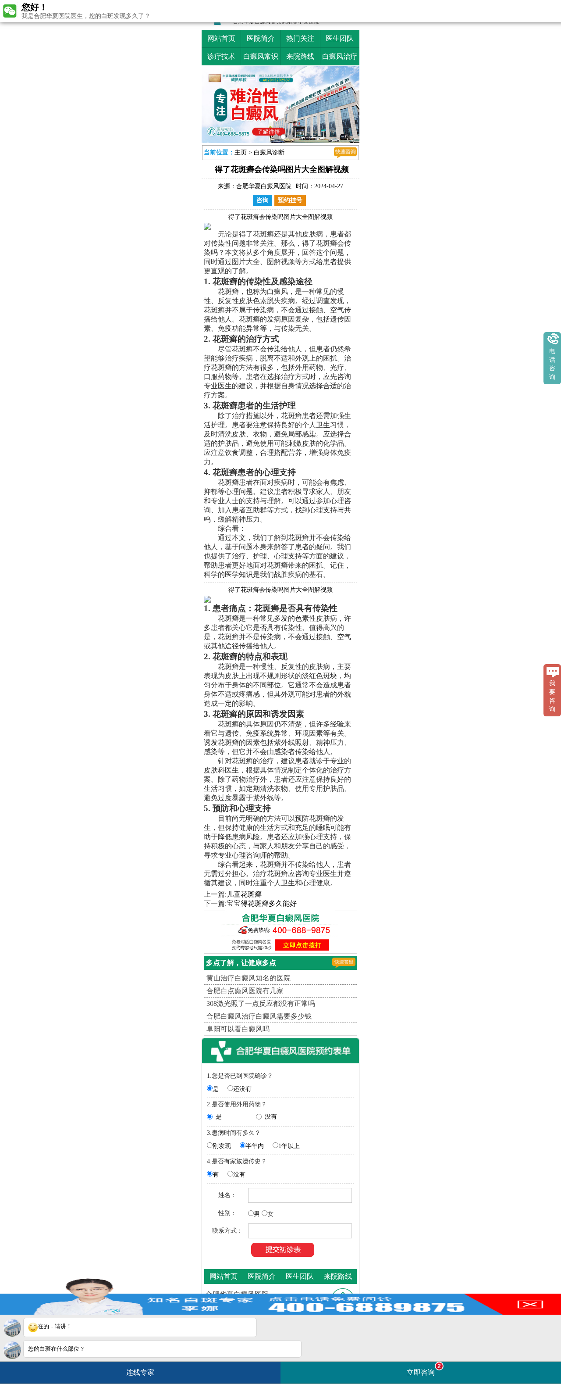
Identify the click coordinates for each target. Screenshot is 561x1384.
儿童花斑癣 (244, 896)
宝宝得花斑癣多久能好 (262, 905)
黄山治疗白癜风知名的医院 (248, 980)
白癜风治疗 (339, 56)
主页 (240, 154)
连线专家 (140, 1372)
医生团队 (340, 38)
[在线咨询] (345, 155)
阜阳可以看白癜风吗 (238, 1031)
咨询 (262, 202)
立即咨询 (424, 1369)
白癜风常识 (260, 56)
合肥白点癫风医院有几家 (245, 993)
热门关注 (300, 38)
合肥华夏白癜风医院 (263, 188)
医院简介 (261, 38)
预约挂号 (290, 202)
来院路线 (300, 56)
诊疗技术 (221, 56)
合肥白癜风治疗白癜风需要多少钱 (259, 1018)
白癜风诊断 (269, 154)
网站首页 (221, 38)
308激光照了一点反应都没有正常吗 (260, 1005)
